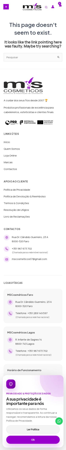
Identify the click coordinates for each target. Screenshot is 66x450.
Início (7, 142)
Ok (33, 439)
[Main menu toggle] (6, 6)
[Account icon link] (52, 6)
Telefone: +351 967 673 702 (31, 351)
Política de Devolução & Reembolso (25, 196)
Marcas (8, 162)
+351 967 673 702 (22, 248)
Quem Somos (12, 149)
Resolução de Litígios (16, 210)
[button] (46, 7)
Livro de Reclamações (17, 216)
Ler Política (33, 429)
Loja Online (10, 155)
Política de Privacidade (17, 189)
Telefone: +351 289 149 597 (31, 313)
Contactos (10, 169)
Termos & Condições (16, 203)
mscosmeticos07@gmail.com (29, 259)
